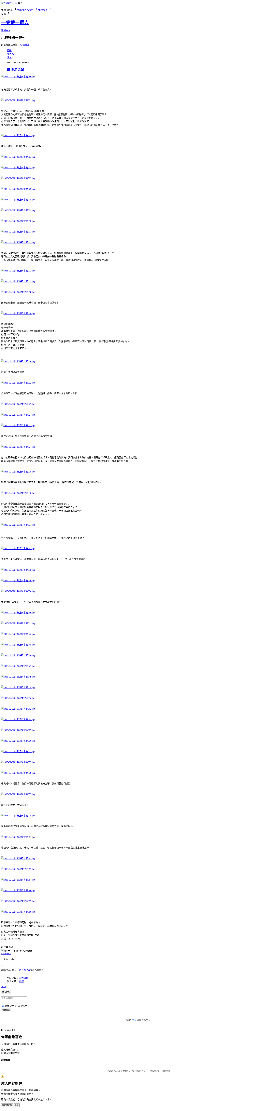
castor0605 (6, 953)
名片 (9, 57)
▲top (3, 986)
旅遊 (21, 981)
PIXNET (117, 1071)
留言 (29, 970)
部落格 (10, 54)
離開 (16, 1105)
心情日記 (24, 44)
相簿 (9, 50)
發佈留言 (6, 1010)
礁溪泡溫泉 (15, 69)
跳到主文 (5, 30)
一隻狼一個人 (15, 22)
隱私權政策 (154, 1071)
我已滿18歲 (7, 1105)
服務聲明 (166, 1071)
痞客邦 (22, 970)
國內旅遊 (23, 978)
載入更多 (6, 992)
